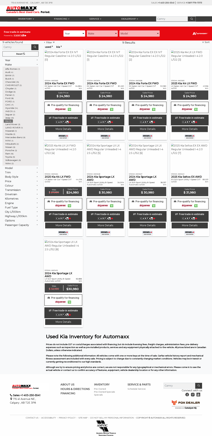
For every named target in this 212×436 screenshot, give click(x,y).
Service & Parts (139, 384)
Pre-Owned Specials (104, 392)
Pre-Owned (100, 389)
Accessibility (48, 418)
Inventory (102, 384)
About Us (67, 384)
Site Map (83, 418)
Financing (68, 393)
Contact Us (32, 418)
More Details (63, 129)
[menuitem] (21, 69)
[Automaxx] (34, 9)
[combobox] (74, 33)
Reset (19, 54)
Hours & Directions (75, 389)
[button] (25, 19)
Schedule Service (137, 389)
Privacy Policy (67, 418)
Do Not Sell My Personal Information (112, 418)
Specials (98, 395)
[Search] (192, 18)
